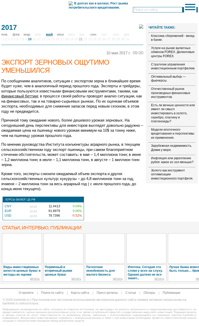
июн (60, 34)
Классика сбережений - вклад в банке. (172, 38)
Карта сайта (80, 293)
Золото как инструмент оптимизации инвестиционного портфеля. (172, 174)
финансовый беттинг (19, 96)
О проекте (26, 293)
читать (35, 279)
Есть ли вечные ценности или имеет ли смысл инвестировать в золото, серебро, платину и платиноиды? (173, 113)
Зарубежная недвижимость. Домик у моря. (171, 148)
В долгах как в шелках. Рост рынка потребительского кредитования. (98, 5)
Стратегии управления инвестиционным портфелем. (173, 66)
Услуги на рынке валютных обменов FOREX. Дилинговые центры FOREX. (173, 52)
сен (93, 34)
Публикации (171, 293)
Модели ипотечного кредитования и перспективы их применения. (172, 133)
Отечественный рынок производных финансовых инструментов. (170, 93)
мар (27, 34)
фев (15, 34)
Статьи (130, 293)
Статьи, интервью (41, 227)
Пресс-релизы (107, 293)
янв (4, 34)
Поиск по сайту (52, 293)
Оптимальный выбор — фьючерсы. (168, 79)
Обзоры (149, 293)
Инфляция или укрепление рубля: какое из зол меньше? (172, 160)
